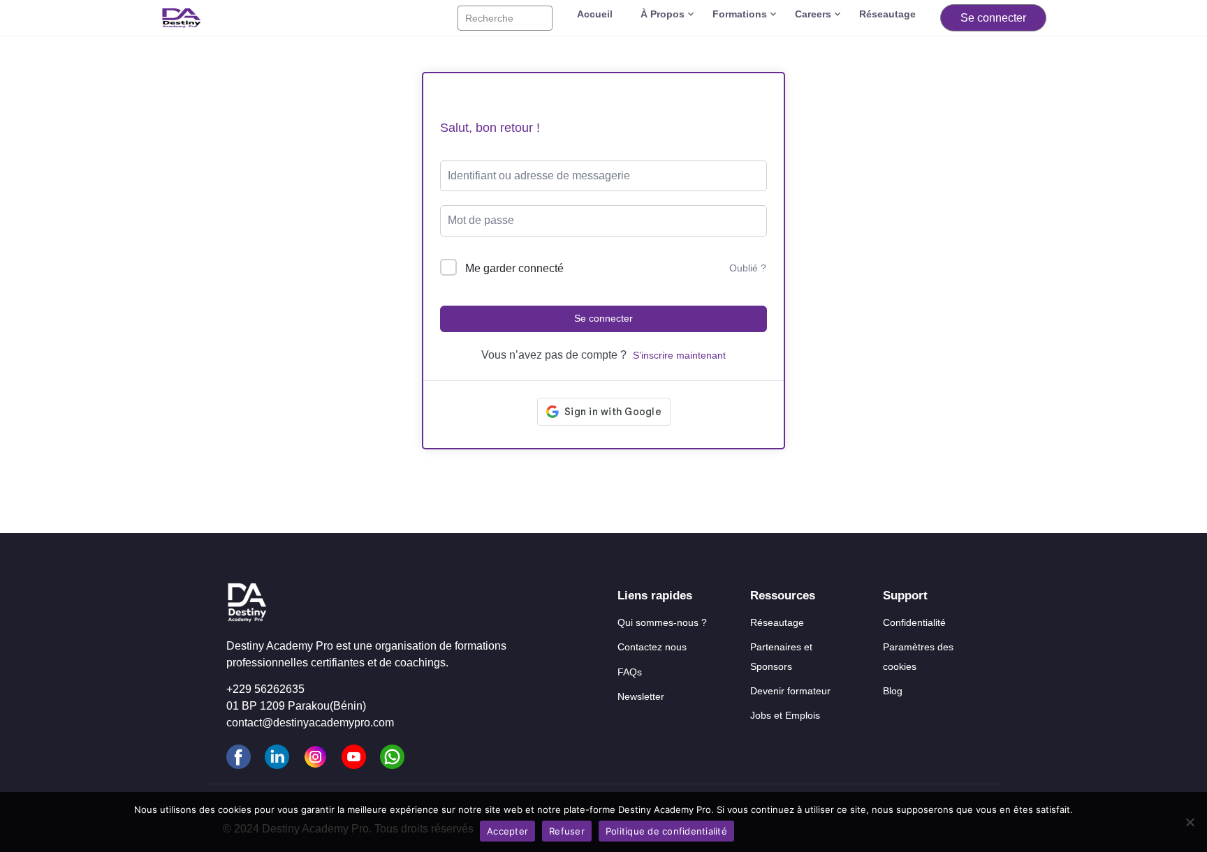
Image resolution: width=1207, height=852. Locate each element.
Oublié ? (747, 268)
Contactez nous (652, 646)
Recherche (489, 18)
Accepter (507, 831)
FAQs (629, 672)
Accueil (595, 14)
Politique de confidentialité (666, 831)
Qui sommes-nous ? (662, 622)
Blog (892, 690)
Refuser (567, 831)
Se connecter (993, 18)
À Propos (663, 14)
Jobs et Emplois (785, 715)
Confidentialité (914, 622)
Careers (813, 14)
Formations (739, 14)
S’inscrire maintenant (679, 355)
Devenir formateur (790, 690)
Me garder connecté (514, 268)
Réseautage (887, 14)
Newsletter (640, 696)
